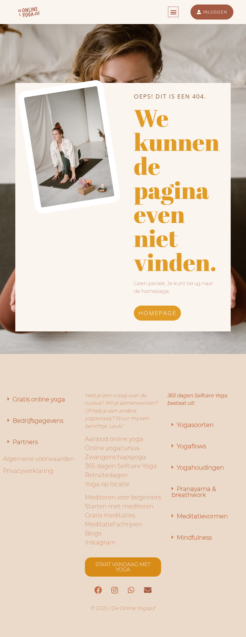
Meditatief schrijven (113, 524)
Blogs (93, 533)
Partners (25, 442)
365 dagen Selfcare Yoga (121, 466)
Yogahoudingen (200, 467)
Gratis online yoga (39, 399)
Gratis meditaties (110, 515)
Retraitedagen (106, 475)
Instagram (100, 542)
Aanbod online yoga (114, 439)
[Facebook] (98, 590)
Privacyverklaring (28, 470)
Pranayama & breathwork (194, 491)
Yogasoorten (195, 424)
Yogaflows (191, 446)
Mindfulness (194, 537)
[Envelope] (147, 590)
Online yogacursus (112, 448)
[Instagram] (114, 590)
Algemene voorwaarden (38, 458)
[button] (173, 12)
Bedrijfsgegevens (38, 420)
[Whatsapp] (131, 590)
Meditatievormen (202, 516)
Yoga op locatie (107, 484)
